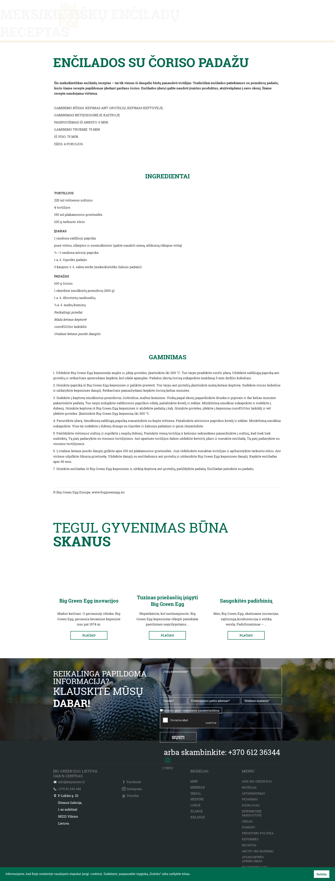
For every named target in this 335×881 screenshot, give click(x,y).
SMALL (195, 793)
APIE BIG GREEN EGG (106, 15)
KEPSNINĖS (250, 839)
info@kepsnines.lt (71, 782)
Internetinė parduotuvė (252, 813)
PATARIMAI (168, 15)
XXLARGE (197, 817)
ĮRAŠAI (229, 15)
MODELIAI (132, 15)
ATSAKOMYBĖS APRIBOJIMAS (253, 859)
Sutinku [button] (322, 874)
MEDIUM (197, 799)
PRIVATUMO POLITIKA (258, 833)
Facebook (134, 782)
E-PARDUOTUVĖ (271, 15)
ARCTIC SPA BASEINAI (257, 851)
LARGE (195, 805)
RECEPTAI (187, 15)
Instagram (134, 789)
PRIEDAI (149, 15)
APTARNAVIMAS (253, 793)
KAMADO (248, 827)
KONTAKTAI (247, 15)
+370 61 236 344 (69, 789)
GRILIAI (247, 821)
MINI (194, 781)
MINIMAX (197, 787)
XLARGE (196, 811)
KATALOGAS (250, 805)
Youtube (133, 796)
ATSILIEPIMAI (209, 15)
